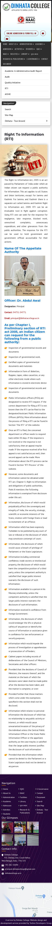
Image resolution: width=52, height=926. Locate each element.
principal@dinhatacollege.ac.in (21, 318)
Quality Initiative (12, 82)
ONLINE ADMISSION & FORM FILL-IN (21, 33)
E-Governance (32, 59)
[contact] (7, 39)
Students (30, 49)
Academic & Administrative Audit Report (23, 71)
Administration (26, 44)
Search (8, 109)
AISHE (8, 94)
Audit (7, 76)
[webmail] (43, 33)
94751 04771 (15, 312)
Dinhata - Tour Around (15, 120)
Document (7, 63)
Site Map (9, 115)
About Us (13, 44)
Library (24, 54)
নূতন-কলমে (34, 54)
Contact (44, 59)
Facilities (14, 54)
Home (5, 44)
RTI (6, 88)
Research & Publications (13, 59)
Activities (19, 49)
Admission (7, 49)
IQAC (38, 49)
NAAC (5, 54)
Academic (39, 44)
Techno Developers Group (41, 923)
